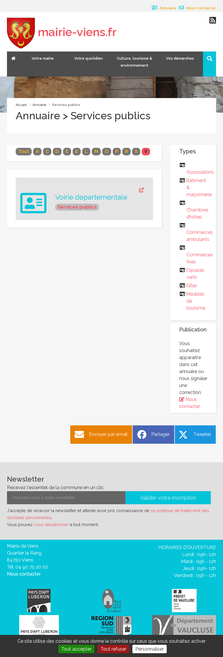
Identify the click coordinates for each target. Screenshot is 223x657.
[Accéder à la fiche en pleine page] (99, 190)
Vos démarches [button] (180, 58)
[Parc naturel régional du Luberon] (111, 600)
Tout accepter (76, 649)
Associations (200, 172)
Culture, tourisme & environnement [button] (134, 62)
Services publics (77, 207)
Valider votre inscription (168, 498)
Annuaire (167, 8)
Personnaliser (149, 649)
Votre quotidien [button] (88, 58)
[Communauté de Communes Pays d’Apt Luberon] (39, 600)
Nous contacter (200, 8)
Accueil (21, 105)
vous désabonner (51, 524)
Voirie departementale (91, 197)
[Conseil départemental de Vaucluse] (184, 625)
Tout (23, 151)
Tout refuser (113, 649)
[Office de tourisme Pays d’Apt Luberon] (39, 626)
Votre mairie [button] (43, 58)
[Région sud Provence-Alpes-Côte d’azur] (111, 625)
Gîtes (191, 285)
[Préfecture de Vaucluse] (184, 600)
